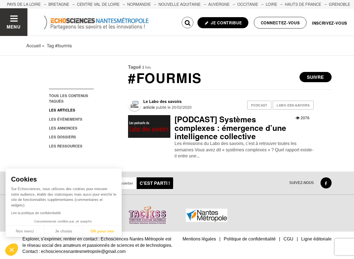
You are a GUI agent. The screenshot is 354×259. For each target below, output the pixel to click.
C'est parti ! (155, 183)
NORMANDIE (139, 4)
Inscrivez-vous (329, 23)
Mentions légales (199, 239)
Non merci (25, 231)
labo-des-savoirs (293, 105)
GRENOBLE (339, 4)
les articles (62, 110)
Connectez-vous (280, 22)
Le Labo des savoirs (162, 101)
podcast (259, 105)
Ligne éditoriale (316, 239)
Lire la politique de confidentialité (36, 213)
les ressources (65, 146)
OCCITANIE (247, 4)
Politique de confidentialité (250, 239)
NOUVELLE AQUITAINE (179, 4)
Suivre (315, 77)
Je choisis (63, 231)
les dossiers (62, 136)
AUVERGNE (219, 4)
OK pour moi (102, 231)
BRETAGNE (58, 4)
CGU (288, 239)
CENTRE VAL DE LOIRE (98, 4)
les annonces (63, 128)
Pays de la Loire (24, 4)
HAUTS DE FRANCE (303, 4)
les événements (65, 119)
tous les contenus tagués (68, 98)
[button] (11, 249)
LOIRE (271, 4)
